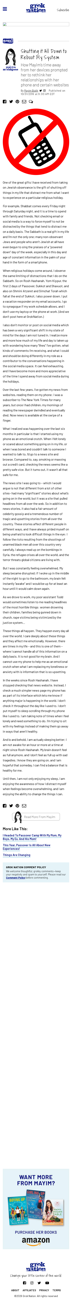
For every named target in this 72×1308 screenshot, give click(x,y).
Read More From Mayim (39, 817)
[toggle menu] (5, 9)
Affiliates (29, 1290)
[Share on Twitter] (11, 101)
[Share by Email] (24, 101)
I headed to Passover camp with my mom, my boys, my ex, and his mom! (32, 837)
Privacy (44, 1290)
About (15, 1290)
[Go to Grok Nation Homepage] (36, 8)
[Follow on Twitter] (39, 1283)
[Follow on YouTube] (47, 1283)
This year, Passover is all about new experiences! (26, 846)
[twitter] (40, 90)
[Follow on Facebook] (24, 1283)
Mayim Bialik (31, 90)
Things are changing (16, 855)
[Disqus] (36, 939)
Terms (56, 1290)
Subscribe (63, 10)
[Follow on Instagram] (31, 1283)
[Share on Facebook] (4, 101)
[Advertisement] (36, 1137)
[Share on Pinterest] (17, 101)
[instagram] (44, 90)
